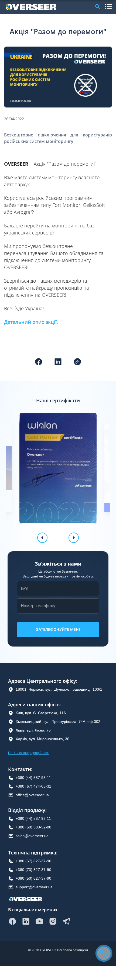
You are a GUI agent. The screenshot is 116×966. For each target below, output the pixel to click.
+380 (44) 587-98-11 (33, 777)
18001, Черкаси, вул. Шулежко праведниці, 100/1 (59, 689)
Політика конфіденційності (28, 753)
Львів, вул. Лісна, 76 (33, 730)
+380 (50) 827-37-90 (33, 878)
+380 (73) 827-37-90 (33, 869)
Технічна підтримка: (32, 852)
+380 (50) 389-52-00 (33, 827)
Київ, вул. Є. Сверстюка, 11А (41, 713)
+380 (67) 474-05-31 (33, 786)
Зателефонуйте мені (58, 629)
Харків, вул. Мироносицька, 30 (42, 739)
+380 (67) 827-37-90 (33, 861)
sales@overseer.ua (32, 836)
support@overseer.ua (34, 887)
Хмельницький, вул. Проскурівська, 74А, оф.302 (58, 721)
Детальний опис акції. (31, 322)
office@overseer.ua (32, 795)
